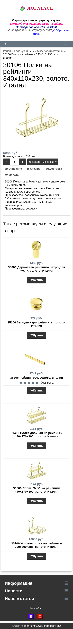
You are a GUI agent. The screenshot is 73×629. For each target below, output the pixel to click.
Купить (38, 280)
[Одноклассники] (41, 616)
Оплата (13, 175)
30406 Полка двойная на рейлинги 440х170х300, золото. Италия (36, 434)
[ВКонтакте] (32, 616)
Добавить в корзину (44, 161)
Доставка (55, 168)
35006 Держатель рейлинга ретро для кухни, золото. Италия (36, 269)
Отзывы (35, 168)
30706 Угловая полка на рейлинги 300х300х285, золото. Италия (36, 545)
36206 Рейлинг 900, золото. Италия (36, 377)
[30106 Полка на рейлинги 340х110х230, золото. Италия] (36, 117)
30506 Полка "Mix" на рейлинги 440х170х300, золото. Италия (36, 490)
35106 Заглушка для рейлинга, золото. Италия (36, 324)
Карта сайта (35, 608)
